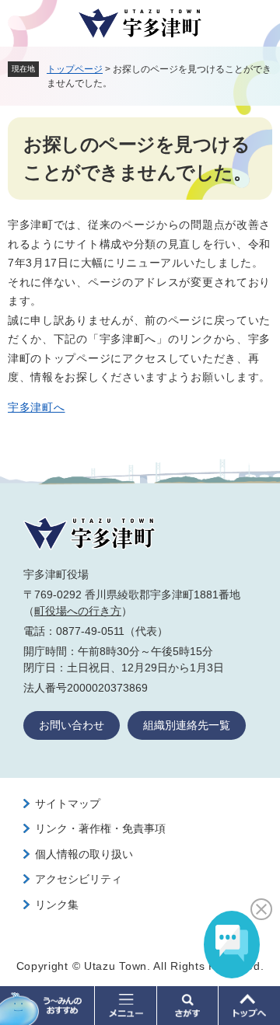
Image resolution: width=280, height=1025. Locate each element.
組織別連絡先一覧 (186, 725)
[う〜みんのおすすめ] (47, 1005)
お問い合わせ (71, 725)
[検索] (188, 1005)
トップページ (75, 69)
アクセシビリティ (78, 879)
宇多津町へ (36, 407)
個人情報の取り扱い (84, 854)
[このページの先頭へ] (249, 1005)
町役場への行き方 (77, 611)
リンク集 (57, 904)
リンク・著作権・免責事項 (100, 828)
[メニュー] (125, 1005)
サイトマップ (67, 803)
